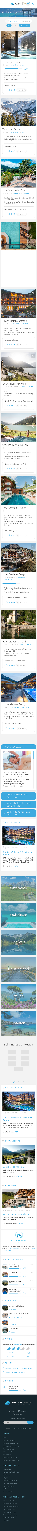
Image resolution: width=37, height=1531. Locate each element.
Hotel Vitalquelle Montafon (16, 190)
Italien (31, 387)
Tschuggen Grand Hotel (15, 62)
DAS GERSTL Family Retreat (16, 383)
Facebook (23, 1412)
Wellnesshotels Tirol (9, 1509)
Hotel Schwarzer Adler (14, 507)
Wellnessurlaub (27, 1368)
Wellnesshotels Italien (9, 1512)
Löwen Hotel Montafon (14, 321)
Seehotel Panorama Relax (15, 445)
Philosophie (6, 1489)
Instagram (19, 1415)
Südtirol (23, 387)
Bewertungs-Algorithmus (11, 1472)
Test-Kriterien (7, 1469)
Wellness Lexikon (8, 1452)
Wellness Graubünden (16, 747)
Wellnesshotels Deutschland (11, 1501)
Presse (5, 1438)
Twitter (13, 1412)
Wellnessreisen (18, 1372)
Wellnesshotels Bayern (10, 1504)
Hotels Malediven (8, 1518)
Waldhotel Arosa (11, 129)
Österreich (26, 193)
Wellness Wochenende (11, 1368)
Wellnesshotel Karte (9, 1440)
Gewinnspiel (7, 1455)
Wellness (7, 1372)
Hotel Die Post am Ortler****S (17, 641)
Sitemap (6, 1520)
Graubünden (15, 65)
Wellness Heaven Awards (10, 1483)
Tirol (22, 511)
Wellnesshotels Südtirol (10, 1515)
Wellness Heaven (8, 1486)
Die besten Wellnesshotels (11, 1443)
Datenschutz (15, 1460)
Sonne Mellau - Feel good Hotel (19, 704)
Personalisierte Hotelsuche (11, 1446)
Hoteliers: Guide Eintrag (10, 1457)
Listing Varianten (8, 1492)
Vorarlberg (16, 193)
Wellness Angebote (9, 1449)
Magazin (6, 1478)
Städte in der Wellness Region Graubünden (18, 813)
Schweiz (24, 65)
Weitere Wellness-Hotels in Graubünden (17, 796)
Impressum (6, 1460)
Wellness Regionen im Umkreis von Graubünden (19, 804)
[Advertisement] (18, 268)
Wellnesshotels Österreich (11, 1506)
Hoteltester (6, 1475)
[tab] (18, 746)
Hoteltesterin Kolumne (10, 1480)
